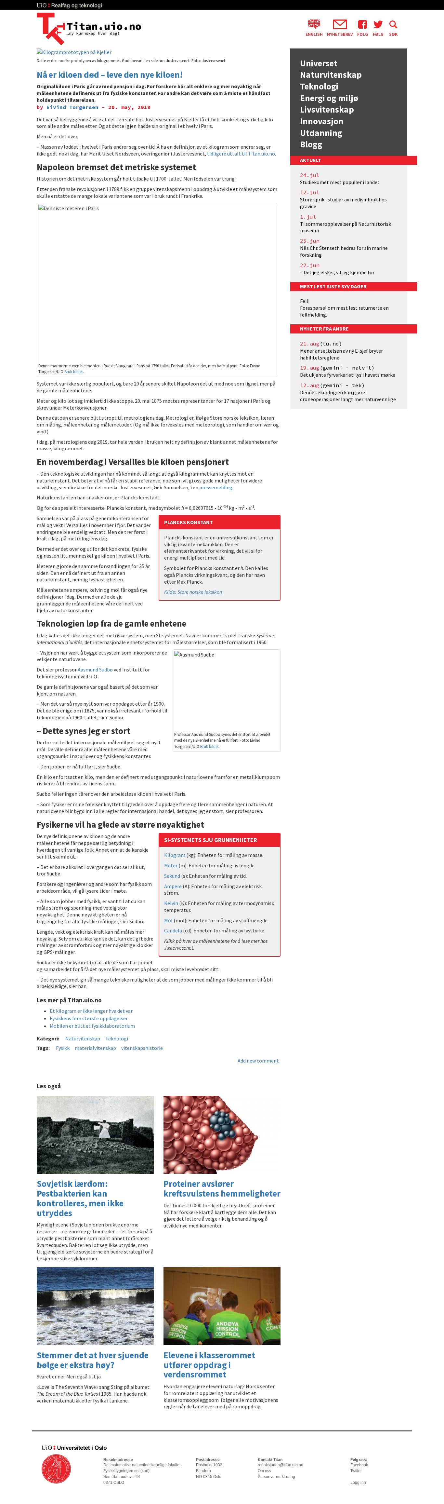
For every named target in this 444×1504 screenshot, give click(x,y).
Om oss (264, 1471)
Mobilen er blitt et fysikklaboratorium (92, 1026)
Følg (362, 33)
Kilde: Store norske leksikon (193, 592)
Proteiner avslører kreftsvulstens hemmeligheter (222, 1188)
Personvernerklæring (276, 1476)
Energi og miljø (329, 97)
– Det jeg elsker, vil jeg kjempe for (337, 272)
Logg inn (358, 1482)
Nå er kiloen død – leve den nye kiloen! (110, 74)
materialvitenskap (95, 1048)
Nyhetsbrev (340, 33)
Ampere (173, 886)
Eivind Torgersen (72, 107)
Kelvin (171, 903)
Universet (318, 63)
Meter (170, 865)
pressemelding (215, 487)
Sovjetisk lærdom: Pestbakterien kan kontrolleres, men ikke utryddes (80, 1198)
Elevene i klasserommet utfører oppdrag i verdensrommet (209, 1364)
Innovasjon (322, 121)
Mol (168, 920)
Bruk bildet (73, 371)
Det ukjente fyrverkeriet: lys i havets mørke (347, 375)
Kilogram (174, 855)
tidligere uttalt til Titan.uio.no (241, 153)
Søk (393, 33)
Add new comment (258, 1060)
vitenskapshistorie (142, 1048)
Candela (173, 930)
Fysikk (63, 1048)
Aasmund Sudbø (95, 669)
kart (145, 1471)
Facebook (359, 1465)
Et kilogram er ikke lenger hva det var (91, 1011)
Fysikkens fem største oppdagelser (89, 1018)
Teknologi (116, 1038)
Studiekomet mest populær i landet (340, 182)
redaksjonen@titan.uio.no (280, 1465)
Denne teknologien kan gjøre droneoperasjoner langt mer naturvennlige (348, 395)
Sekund (172, 876)
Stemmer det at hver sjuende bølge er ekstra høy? (93, 1359)
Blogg (311, 144)
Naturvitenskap (82, 1038)
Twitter (356, 1471)
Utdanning (321, 132)
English (314, 33)
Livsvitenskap (327, 109)
